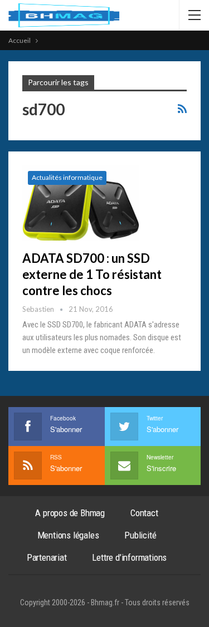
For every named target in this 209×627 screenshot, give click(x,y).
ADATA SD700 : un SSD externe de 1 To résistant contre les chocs (92, 274)
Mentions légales (68, 535)
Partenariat (47, 557)
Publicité (140, 535)
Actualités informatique (67, 177)
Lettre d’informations (129, 557)
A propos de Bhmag (70, 512)
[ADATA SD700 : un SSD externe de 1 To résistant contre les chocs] (80, 202)
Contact (144, 512)
